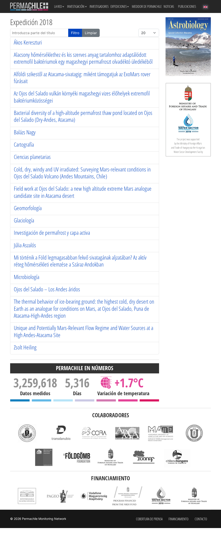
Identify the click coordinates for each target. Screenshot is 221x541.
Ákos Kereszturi (28, 42)
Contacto (201, 519)
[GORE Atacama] (127, 433)
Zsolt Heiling (25, 347)
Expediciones (118, 6)
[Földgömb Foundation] (77, 457)
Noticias (169, 6)
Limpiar (91, 33)
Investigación (75, 6)
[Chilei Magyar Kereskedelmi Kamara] (177, 457)
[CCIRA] (93, 433)
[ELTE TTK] (27, 433)
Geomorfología (28, 208)
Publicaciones (187, 6)
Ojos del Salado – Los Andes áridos (47, 289)
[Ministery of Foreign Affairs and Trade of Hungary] (194, 495)
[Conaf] (144, 457)
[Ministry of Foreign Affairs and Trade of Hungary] (188, 120)
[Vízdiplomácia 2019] (160, 495)
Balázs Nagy (25, 132)
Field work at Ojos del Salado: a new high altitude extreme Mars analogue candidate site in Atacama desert (83, 191)
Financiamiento (178, 519)
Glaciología (24, 220)
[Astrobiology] (188, 46)
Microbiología (26, 277)
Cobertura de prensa (149, 519)
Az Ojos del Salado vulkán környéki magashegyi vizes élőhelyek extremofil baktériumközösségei (82, 96)
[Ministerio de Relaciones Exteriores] (43, 457)
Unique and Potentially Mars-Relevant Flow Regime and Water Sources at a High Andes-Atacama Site (83, 331)
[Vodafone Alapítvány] (93, 495)
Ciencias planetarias (32, 157)
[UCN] (194, 433)
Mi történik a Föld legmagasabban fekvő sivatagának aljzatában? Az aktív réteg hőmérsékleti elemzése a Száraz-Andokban (80, 260)
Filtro (75, 33)
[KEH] (27, 495)
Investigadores (99, 6)
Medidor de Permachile (147, 6)
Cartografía (24, 144)
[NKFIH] (127, 495)
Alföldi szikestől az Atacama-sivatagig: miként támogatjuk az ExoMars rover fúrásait (82, 77)
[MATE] (160, 433)
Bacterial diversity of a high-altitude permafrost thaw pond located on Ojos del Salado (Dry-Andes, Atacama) (83, 116)
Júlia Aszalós (25, 245)
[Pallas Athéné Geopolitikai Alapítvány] (60, 495)
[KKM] (110, 457)
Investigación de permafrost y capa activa (52, 232)
